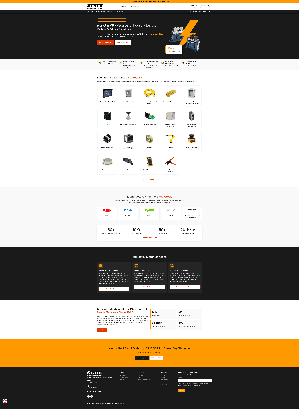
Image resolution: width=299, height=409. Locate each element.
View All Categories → (149, 180)
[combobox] (150, 6)
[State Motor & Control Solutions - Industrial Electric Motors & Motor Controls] (94, 373)
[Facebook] (88, 396)
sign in (147, 1)
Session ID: (164, 384)
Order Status (164, 379)
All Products (123, 375)
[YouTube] (91, 396)
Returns (163, 382)
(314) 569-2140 (92, 386)
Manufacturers (124, 377)
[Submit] (179, 6)
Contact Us (164, 375)
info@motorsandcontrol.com (197, 7)
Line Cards (141, 377)
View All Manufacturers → (149, 237)
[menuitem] (90, 12)
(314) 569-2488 (92, 388)
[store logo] (95, 6)
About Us (140, 375)
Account (163, 377)
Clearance (122, 379)
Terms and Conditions (144, 379)
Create (131, 1)
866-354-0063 (198, 5)
